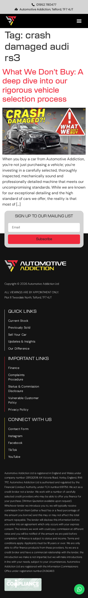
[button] (79, 21)
